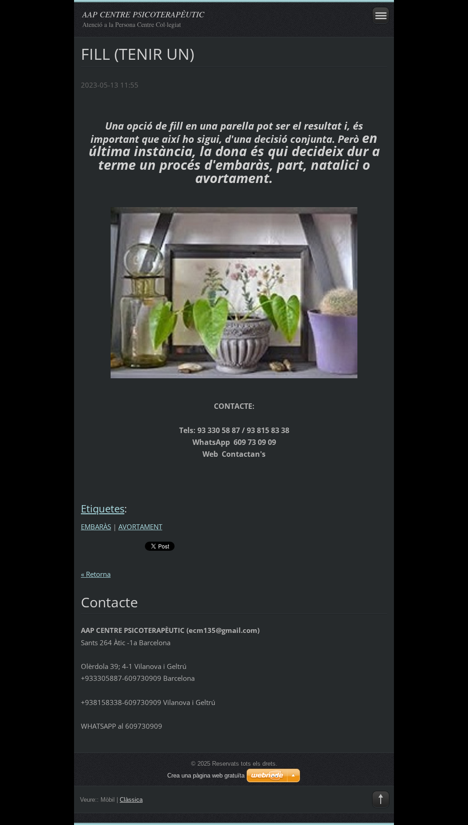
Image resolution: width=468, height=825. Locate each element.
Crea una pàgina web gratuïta (206, 775)
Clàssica (131, 799)
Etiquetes (102, 508)
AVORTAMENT (140, 526)
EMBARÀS (96, 526)
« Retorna (96, 574)
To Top (380, 799)
